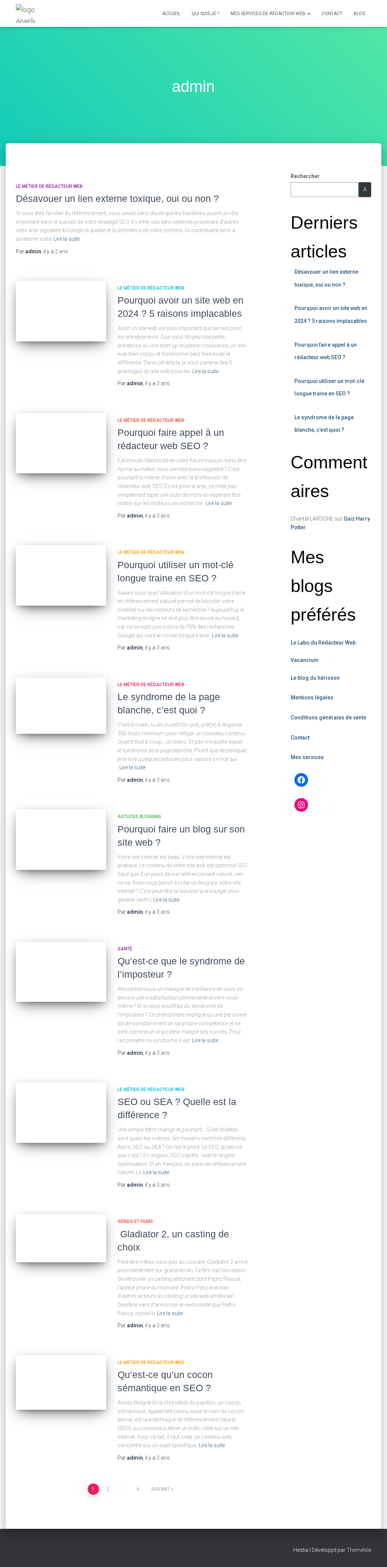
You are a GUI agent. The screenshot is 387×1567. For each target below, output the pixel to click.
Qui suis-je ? (205, 13)
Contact (332, 13)
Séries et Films (135, 1221)
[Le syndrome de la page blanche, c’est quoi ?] (61, 705)
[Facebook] (301, 780)
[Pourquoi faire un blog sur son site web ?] (61, 839)
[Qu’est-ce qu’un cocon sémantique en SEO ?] (61, 1382)
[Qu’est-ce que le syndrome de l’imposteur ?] (61, 972)
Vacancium (305, 660)
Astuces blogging (139, 816)
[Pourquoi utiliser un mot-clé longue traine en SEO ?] (61, 575)
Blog (359, 13)
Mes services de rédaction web (269, 13)
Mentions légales (312, 697)
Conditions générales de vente (328, 718)
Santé (125, 949)
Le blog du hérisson (315, 678)
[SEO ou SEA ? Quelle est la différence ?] (61, 1112)
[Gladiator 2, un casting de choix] (61, 1238)
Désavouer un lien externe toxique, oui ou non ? (117, 198)
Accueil (171, 13)
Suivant (160, 1489)
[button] (308, 13)
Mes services (307, 757)
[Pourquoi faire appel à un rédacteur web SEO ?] (61, 443)
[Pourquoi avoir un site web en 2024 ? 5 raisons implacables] (61, 311)
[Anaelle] (25, 13)
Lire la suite (67, 239)
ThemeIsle (359, 1550)
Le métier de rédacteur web (49, 186)
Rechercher (305, 176)
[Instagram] (301, 805)
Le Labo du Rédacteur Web (323, 643)
